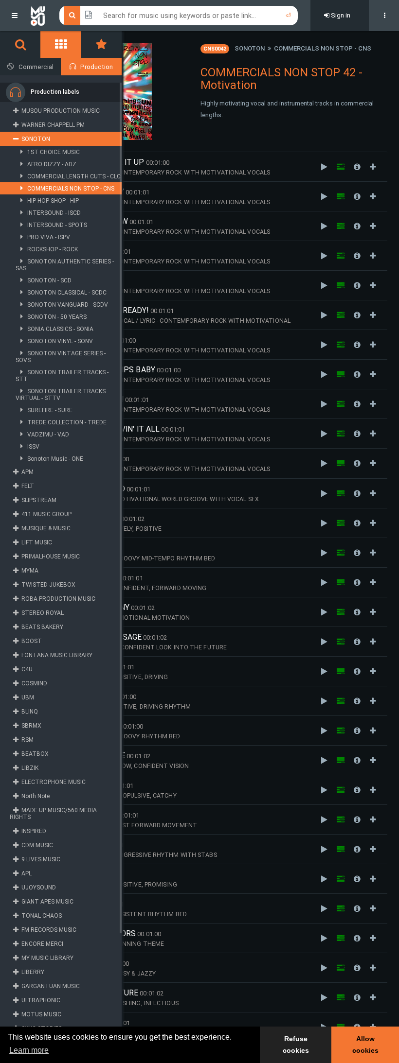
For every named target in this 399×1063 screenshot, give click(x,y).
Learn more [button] (29, 1050)
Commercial (36, 66)
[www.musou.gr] (38, 15)
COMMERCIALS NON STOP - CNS (322, 48)
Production (96, 66)
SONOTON (250, 48)
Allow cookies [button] (365, 1044)
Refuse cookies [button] (296, 1044)
